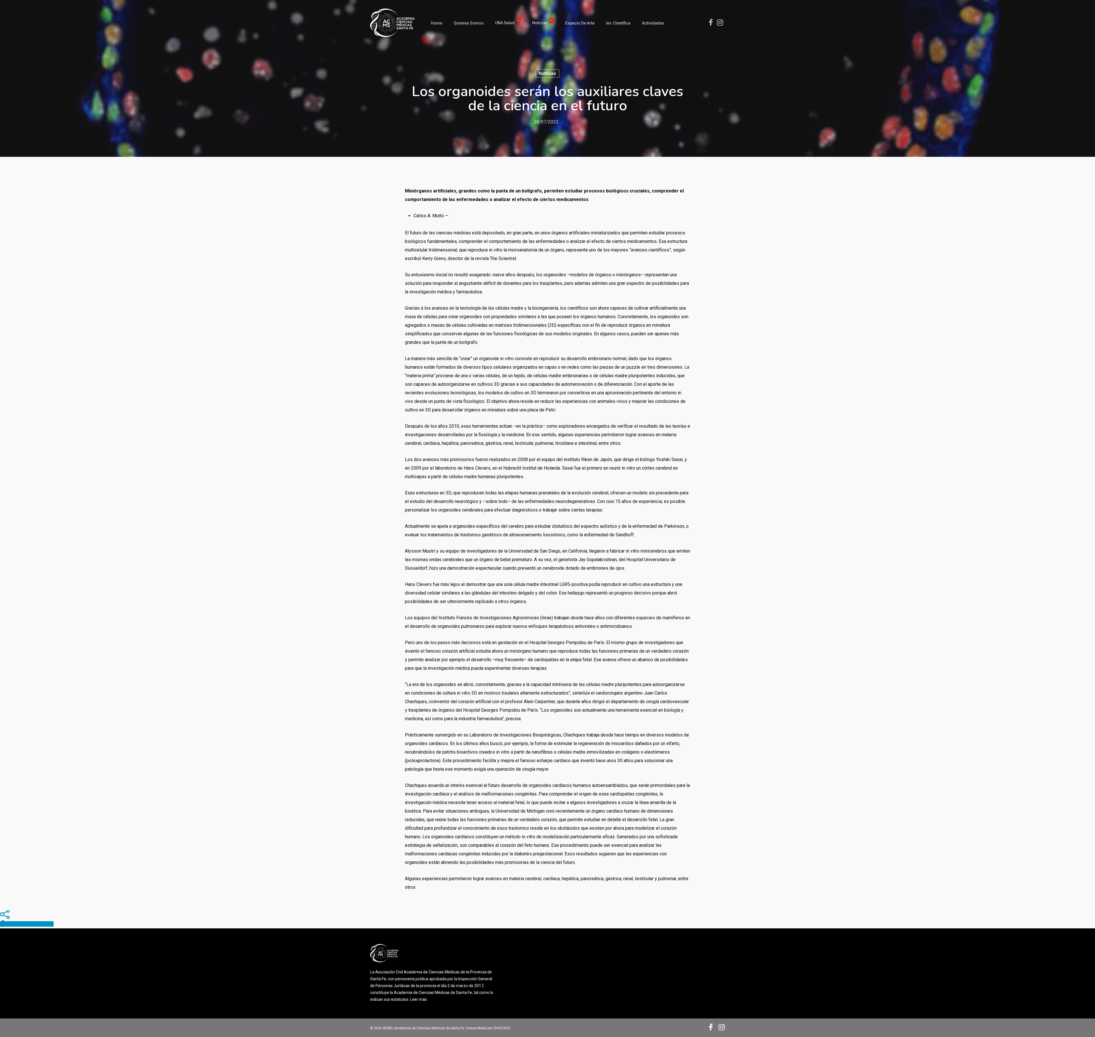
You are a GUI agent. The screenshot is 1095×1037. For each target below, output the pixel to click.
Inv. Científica (618, 23)
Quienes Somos (469, 23)
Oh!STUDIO (501, 1028)
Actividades (653, 23)
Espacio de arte (580, 23)
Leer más (418, 999)
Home (436, 23)
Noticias (542, 23)
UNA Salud (507, 23)
